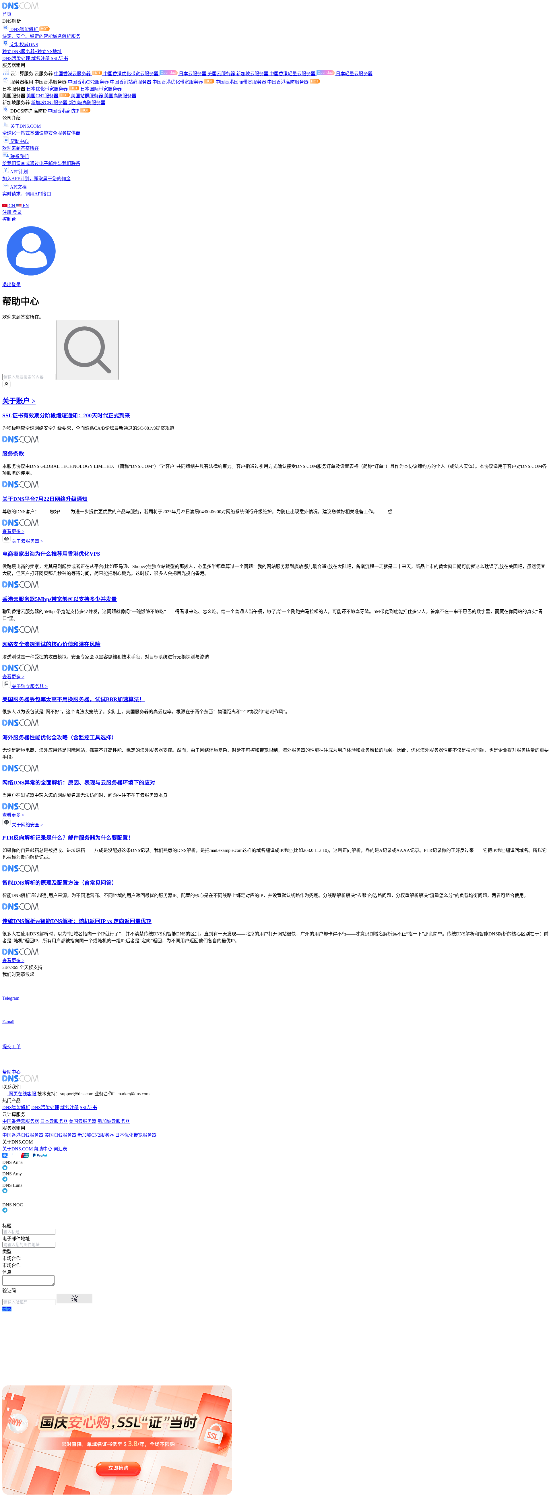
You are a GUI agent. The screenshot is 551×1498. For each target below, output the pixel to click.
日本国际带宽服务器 (101, 88)
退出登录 (11, 284)
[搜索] (88, 350)
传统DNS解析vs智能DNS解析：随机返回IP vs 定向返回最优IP (77, 921)
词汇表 (60, 1148)
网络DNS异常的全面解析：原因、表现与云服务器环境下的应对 (78, 783)
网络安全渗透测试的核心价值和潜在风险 (51, 644)
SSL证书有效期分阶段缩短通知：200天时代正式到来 (66, 415)
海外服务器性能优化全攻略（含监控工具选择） (59, 738)
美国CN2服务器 (42, 95)
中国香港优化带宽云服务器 (131, 73)
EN (25, 205)
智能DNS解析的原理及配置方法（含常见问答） (59, 883)
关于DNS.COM (17, 1148)
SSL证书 (59, 58)
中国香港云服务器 (73, 73)
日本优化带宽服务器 (47, 88)
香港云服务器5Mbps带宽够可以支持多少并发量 (59, 599)
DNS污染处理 (16, 58)
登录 (17, 212)
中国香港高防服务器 (288, 82)
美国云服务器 (221, 73)
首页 (6, 14)
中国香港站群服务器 (131, 82)
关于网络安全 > (27, 824)
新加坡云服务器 (252, 73)
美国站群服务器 (87, 95)
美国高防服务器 (120, 95)
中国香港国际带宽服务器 (241, 82)
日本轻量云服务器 (354, 73)
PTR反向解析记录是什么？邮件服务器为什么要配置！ (67, 838)
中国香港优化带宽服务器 (178, 82)
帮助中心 (43, 1148)
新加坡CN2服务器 (50, 102)
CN (11, 205)
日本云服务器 (193, 73)
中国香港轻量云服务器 (293, 73)
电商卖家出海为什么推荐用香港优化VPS (51, 554)
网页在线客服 (22, 1093)
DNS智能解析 (16, 1107)
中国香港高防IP (64, 110)
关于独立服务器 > (29, 686)
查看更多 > (13, 531)
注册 (7, 212)
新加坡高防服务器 (87, 102)
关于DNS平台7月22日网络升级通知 (45, 499)
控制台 (9, 219)
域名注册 (41, 58)
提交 (6, 1309)
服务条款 (13, 454)
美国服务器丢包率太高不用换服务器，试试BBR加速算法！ (73, 699)
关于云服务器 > (27, 541)
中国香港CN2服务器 (89, 82)
